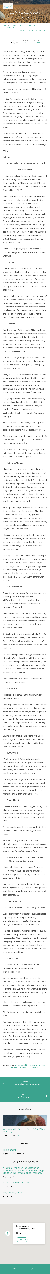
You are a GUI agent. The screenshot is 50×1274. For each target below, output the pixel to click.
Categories (24, 31)
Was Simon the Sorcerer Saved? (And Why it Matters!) (24, 1130)
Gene (25, 43)
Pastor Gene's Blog (16, 26)
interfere (14, 1067)
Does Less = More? (23, 1097)
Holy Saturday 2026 (12, 1192)
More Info (22, 1239)
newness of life (21, 1065)
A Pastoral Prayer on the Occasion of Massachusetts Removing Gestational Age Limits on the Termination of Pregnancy (23, 1170)
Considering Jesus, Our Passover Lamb (26, 1084)
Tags (34, 31)
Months (42, 31)
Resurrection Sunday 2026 (16, 1182)
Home (5, 26)
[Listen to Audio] (18, 1135)
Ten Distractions (33, 1067)
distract (43, 1065)
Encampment (9, 1150)
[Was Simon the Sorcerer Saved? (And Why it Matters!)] (25, 1124)
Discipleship (30, 26)
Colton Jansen (34, 1065)
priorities (22, 1067)
